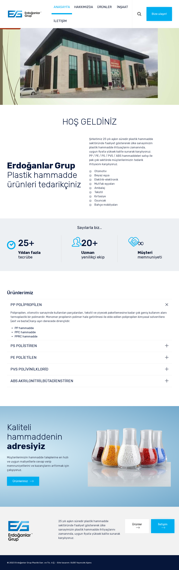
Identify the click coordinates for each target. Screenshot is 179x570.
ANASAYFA (62, 7)
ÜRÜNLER (104, 7)
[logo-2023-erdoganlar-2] (30, 541)
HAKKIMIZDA (83, 7)
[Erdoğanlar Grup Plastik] (24, 14)
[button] (159, 14)
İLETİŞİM (60, 21)
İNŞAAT (122, 7)
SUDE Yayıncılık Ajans (81, 562)
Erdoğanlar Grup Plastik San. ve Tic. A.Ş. (35, 562)
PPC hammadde (25, 332)
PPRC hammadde (26, 336)
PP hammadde (24, 328)
